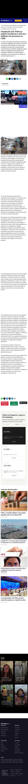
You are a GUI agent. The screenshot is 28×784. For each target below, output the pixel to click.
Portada (17, 743)
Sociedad (20, 761)
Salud (6, 761)
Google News (5, 403)
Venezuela (3, 747)
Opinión (16, 747)
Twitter (16, 731)
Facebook (17, 727)
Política (2, 59)
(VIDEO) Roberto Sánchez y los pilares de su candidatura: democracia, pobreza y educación (13, 570)
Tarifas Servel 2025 (14, 773)
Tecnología (15, 762)
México (2, 745)
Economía (15, 759)
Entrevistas (17, 748)
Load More (14, 715)
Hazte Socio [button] (18, 20)
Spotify (16, 737)
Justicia (2, 761)
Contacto (3, 733)
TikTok (16, 735)
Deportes (21, 762)
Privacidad (3, 735)
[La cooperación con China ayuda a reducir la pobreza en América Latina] (14, 586)
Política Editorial (4, 729)
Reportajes (17, 750)
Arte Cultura (9, 762)
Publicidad (3, 731)
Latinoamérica (4, 748)
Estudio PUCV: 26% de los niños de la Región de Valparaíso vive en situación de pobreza (13, 541)
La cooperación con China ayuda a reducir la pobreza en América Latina (13, 599)
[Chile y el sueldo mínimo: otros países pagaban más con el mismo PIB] (14, 501)
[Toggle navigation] (25, 20)
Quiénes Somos (4, 727)
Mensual (17, 424)
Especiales (14, 761)
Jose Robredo (5, 83)
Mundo (2, 750)
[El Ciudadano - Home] (6, 21)
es (17, 775)
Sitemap (21, 773)
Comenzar (14, 457)
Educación (3, 762)
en (19, 775)
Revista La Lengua (19, 752)
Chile (7, 59)
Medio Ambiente (9, 759)
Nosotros (12, 769)
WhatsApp (14, 404)
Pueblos (20, 759)
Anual (23, 424)
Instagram (17, 729)
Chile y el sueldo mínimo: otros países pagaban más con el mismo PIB (13, 514)
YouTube (23, 402)
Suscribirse (14, 441)
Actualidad (17, 745)
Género (10, 761)
